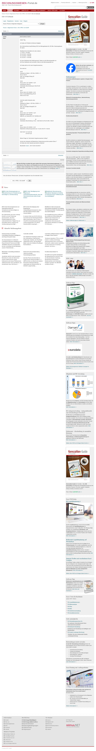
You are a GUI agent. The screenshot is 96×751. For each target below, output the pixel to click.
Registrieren (10, 21)
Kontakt (7, 720)
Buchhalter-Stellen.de (10, 734)
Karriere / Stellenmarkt (38, 10)
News (4, 10)
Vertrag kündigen (29, 720)
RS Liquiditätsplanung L (73, 501)
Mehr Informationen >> (75, 341)
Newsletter (49, 727)
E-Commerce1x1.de (9, 737)
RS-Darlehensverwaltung (74, 610)
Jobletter (49, 729)
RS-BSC (70, 608)
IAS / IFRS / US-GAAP (25, 13)
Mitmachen (49, 723)
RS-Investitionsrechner (73, 613)
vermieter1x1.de (9, 741)
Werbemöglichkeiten (9, 723)
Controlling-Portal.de (9, 735)
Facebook (7, 727)
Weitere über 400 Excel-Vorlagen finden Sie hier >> (77, 443)
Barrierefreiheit (28, 723)
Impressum (27, 729)
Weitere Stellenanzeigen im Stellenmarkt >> (76, 220)
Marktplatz (25, 10)
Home (3, 13)
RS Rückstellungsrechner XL (75, 621)
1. (62, 36)
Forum (10, 10)
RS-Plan (70, 606)
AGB (6, 725)
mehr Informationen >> (71, 661)
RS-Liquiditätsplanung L (74, 602)
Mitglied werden (55, 2)
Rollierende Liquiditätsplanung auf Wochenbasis (76, 540)
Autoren (74, 2)
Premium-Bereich (65, 2)
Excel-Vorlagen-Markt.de (10, 743)
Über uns (7, 721)
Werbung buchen (82, 2)
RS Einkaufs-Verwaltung (74, 626)
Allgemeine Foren (14, 13)
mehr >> (58, 168)
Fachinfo (16, 10)
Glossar (62, 10)
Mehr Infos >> (76, 94)
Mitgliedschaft (50, 721)
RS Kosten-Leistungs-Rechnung (76, 632)
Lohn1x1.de (7, 739)
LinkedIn (7, 729)
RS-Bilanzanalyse (72, 604)
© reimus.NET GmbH (7, 748)
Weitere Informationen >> (72, 705)
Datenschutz (27, 727)
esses (27, 145)
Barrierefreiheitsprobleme (52, 725)
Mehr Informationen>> (78, 570)
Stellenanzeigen (70, 77)
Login (92, 2)
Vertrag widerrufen (30, 722)
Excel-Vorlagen (52, 10)
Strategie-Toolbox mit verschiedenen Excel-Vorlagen (79, 559)
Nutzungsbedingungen (30, 725)
